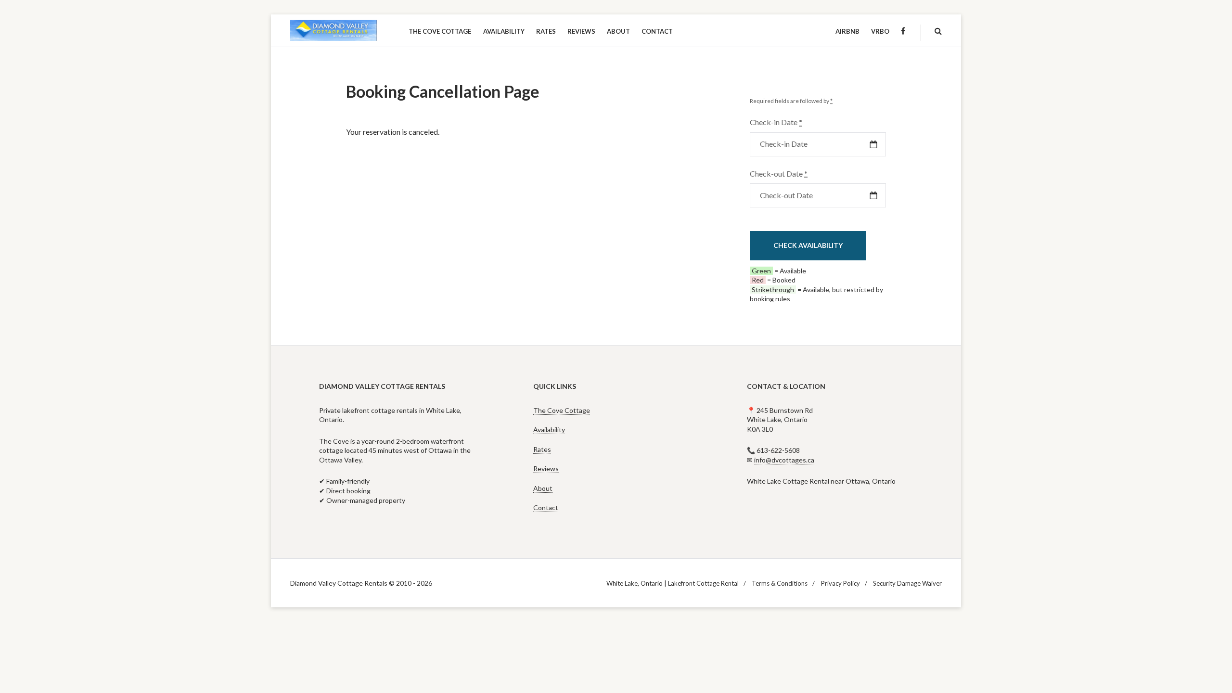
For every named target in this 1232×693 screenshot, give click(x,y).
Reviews (546, 468)
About (542, 488)
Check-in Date (776, 122)
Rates (542, 449)
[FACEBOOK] (903, 31)
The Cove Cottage (561, 410)
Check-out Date (779, 173)
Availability (549, 429)
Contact (545, 507)
